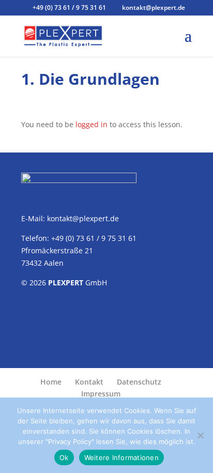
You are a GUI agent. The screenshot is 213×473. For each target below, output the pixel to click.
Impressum (100, 394)
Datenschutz (139, 382)
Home (51, 382)
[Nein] (200, 435)
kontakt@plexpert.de (83, 218)
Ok (64, 457)
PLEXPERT (65, 282)
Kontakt (89, 382)
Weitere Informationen (121, 457)
